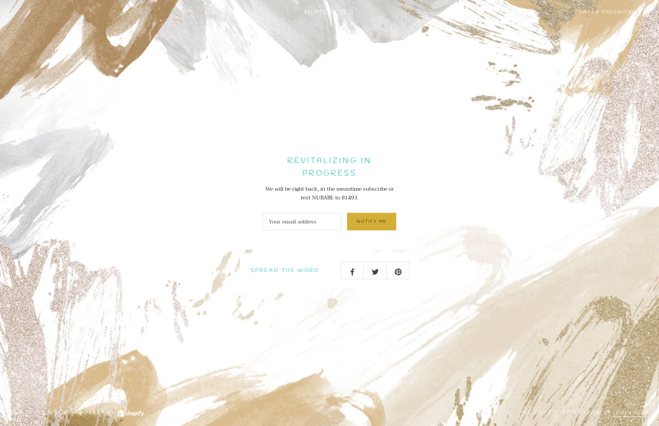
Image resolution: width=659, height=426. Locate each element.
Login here (631, 413)
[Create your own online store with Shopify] (130, 413)
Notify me (372, 221)
